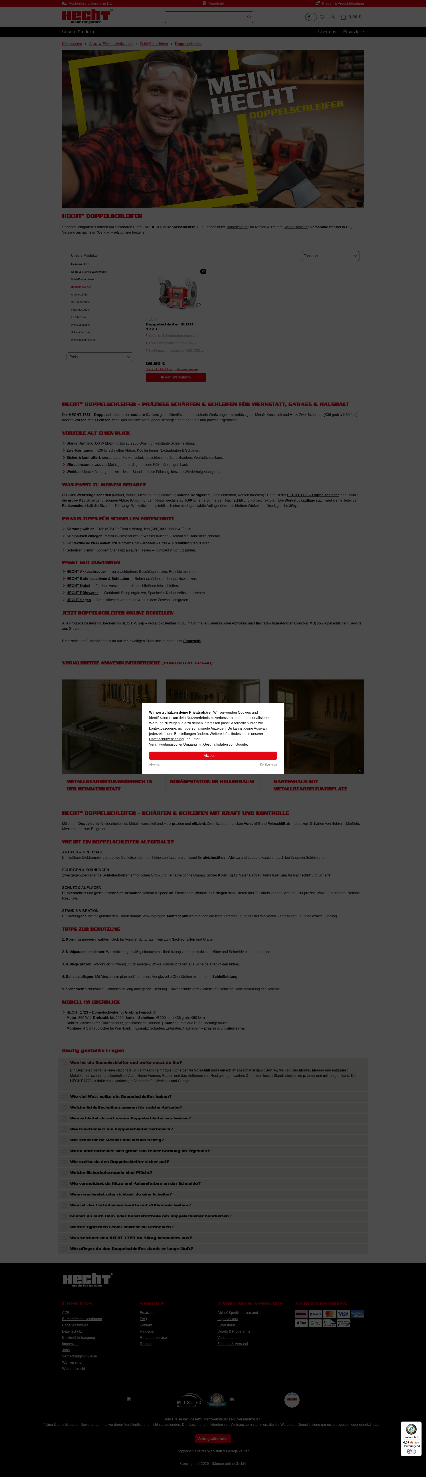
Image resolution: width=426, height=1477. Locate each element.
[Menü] (419, 1424)
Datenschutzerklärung (166, 739)
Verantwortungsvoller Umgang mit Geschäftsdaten (188, 744)
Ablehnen (155, 764)
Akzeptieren (213, 756)
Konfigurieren (268, 764)
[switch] (411, 1451)
